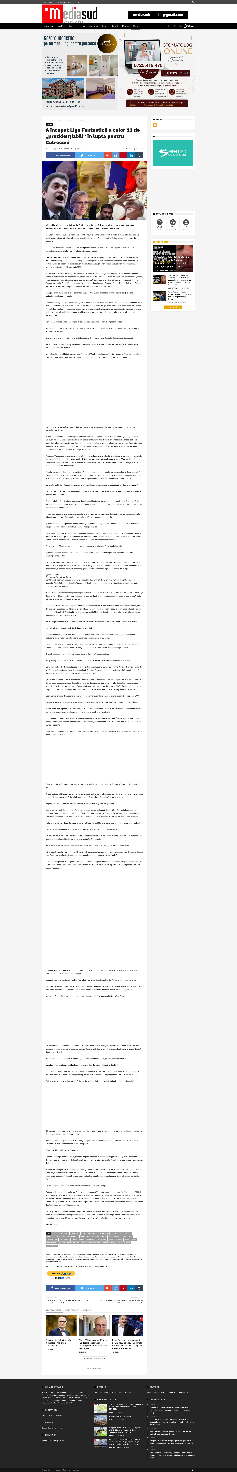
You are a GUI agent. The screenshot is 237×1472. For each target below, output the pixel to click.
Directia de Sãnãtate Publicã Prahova (64, 1395)
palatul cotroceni (73, 1243)
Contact (76, 2)
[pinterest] (123, 155)
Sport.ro (61, 1428)
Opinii (54, 121)
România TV (165, 1392)
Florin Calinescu (100, 1237)
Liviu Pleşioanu (101, 1240)
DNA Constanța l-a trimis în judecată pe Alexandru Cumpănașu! (58, 1343)
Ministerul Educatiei (49, 1403)
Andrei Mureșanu (161, 270)
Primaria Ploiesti (48, 1392)
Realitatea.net (176, 1392)
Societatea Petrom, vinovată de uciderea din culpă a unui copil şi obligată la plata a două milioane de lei (122, 1300)
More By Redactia (71, 1310)
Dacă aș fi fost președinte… (126, 485)
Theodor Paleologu (109, 1243)
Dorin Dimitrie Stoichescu (56, 1237)
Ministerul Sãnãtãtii (65, 1403)
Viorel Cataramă (124, 1243)
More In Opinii (87, 1310)
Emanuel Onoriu (72, 1237)
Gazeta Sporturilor (49, 1428)
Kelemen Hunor (52, 1240)
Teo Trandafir (126, 1392)
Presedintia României (58, 1400)
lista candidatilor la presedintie (83, 1240)
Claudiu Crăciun (116, 1233)
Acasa (47, 121)
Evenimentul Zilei (153, 1392)
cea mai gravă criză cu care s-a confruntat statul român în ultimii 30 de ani (98, 459)
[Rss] (193, 2)
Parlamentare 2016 (64, 2)
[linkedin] (131, 155)
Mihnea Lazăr (51, 1224)
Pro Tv (185, 1392)
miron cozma (51, 1243)
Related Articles (53, 1310)
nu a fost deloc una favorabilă (63, 466)
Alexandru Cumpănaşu (60, 1233)
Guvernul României (75, 1400)
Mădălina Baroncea (115, 1240)
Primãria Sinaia (60, 1398)
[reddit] (115, 155)
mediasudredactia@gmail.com (53, 1440)
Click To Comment (94, 1369)
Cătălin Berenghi (103, 1233)
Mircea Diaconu (130, 1240)
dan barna (127, 1233)
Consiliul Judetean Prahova (66, 1392)
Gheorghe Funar (114, 1237)
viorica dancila (52, 1246)
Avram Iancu (74, 1233)
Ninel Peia (61, 1243)
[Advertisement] (173, 189)
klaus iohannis (65, 1240)
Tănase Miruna (173, 302)
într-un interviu (65, 599)
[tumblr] (139, 155)
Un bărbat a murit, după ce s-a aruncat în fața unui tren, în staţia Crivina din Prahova (67, 1300)
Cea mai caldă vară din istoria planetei (61, 257)
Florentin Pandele (86, 1237)
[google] (108, 155)
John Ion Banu (127, 1237)
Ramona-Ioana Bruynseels (90, 1243)
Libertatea (51, 1415)
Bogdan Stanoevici (88, 1233)
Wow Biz (59, 1415)
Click (43, 1415)
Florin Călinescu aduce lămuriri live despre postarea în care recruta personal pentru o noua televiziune (93, 1344)
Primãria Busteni (74, 1398)
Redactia (49, 149)
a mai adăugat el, (64, 569)
